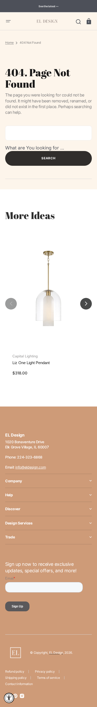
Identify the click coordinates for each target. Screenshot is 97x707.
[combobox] (48, 133)
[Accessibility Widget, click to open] (9, 698)
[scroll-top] (86, 680)
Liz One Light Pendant (31, 362)
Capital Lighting (25, 356)
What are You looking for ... (34, 148)
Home (9, 42)
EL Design (56, 653)
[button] (8, 21)
